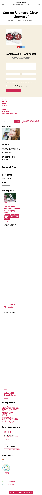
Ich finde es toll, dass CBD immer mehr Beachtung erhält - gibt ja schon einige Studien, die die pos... (11, 449)
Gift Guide (11, 413)
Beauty (5, 300)
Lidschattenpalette (5, 418)
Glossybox (15, 413)
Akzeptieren (13, 492)
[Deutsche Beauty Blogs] (11, 481)
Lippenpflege (11, 418)
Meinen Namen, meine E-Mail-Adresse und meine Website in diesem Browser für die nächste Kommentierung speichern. (21, 83)
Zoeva (8, 422)
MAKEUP (4, 103)
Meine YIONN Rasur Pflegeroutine (11, 306)
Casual (17, 407)
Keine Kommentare (30, 20)
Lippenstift (16, 418)
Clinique (7, 408)
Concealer (10, 408)
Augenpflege (8, 406)
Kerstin (12, 20)
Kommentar (8, 61)
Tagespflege (4, 422)
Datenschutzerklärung (25, 492)
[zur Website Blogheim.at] (11, 459)
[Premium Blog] (11, 484)
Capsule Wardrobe (11, 407)
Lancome (11, 417)
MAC (3, 419)
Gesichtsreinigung (6, 413)
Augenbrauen (4, 406)
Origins (5, 420)
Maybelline (16, 419)
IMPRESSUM (5, 111)
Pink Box (13, 420)
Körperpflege (6, 417)
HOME (4, 99)
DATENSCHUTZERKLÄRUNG (10, 113)
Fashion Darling (9, 409)
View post (6, 221)
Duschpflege (16, 408)
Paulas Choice (9, 420)
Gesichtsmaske (9, 410)
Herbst (9, 414)
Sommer (7, 421)
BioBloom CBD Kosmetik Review (10, 394)
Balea (12, 406)
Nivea (3, 420)
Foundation (14, 409)
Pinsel (17, 420)
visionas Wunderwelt (21, 2)
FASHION (4, 105)
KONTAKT (5, 109)
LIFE (3, 107)
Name (7, 71)
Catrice (3, 408)
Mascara (11, 419)
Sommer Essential (13, 421)
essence (4, 409)
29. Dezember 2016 (20, 20)
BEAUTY (4, 101)
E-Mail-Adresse (25, 71)
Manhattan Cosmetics (7, 419)
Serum (3, 421)
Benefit (15, 406)
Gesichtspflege (7, 202)
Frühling (3, 410)
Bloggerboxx (4, 407)
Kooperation (5, 415)
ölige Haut (12, 422)
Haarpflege (4, 414)
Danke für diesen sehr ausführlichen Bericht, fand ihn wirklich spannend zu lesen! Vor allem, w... (11, 438)
